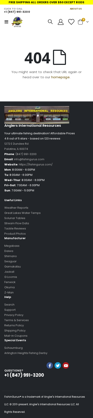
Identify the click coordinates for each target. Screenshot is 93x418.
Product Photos (15, 234)
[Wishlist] (70, 22)
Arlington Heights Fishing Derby (25, 353)
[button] (58, 377)
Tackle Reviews (15, 228)
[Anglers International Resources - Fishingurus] (17, 21)
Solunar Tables (14, 218)
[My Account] (61, 22)
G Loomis (10, 277)
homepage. (60, 77)
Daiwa (8, 251)
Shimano (10, 256)
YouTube (66, 365)
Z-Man (9, 292)
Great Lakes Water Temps (22, 213)
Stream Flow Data (16, 223)
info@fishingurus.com (29, 159)
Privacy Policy (13, 315)
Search (9, 305)
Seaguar (10, 261)
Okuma (9, 287)
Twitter (58, 365)
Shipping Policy (15, 330)
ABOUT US (76, 8)
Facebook (49, 365)
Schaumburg (13, 348)
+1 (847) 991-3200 (17, 12)
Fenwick (10, 282)
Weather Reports (16, 208)
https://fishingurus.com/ (36, 164)
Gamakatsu (12, 266)
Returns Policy (14, 325)
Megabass (11, 246)
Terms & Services (16, 320)
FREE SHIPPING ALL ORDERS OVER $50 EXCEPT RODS (46, 2)
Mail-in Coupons (15, 336)
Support (10, 310)
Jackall (9, 272)
